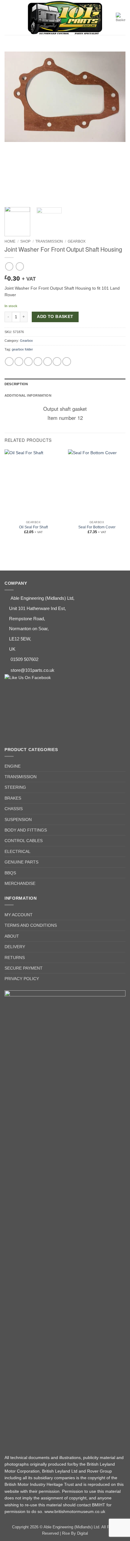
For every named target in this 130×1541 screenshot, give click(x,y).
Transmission (49, 241)
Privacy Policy (22, 978)
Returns (15, 957)
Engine (13, 766)
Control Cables (24, 840)
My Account (19, 914)
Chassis (14, 808)
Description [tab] (16, 384)
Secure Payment (24, 968)
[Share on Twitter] (28, 361)
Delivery (15, 946)
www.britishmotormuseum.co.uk (74, 1511)
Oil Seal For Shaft (33, 527)
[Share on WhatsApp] (9, 361)
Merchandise (20, 883)
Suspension (18, 819)
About (12, 936)
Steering (15, 787)
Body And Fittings (26, 830)
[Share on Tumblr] (66, 361)
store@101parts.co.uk (32, 670)
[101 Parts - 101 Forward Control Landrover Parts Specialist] (65, 18)
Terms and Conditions (31, 925)
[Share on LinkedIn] (57, 361)
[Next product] (9, 266)
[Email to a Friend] (38, 361)
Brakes (13, 798)
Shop (25, 241)
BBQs (10, 872)
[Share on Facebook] (19, 361)
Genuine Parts (21, 862)
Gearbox (77, 241)
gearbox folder (22, 349)
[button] (8, 17)
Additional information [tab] (28, 395)
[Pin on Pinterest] (47, 361)
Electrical (18, 851)
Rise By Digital (75, 1533)
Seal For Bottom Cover (96, 527)
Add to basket (55, 316)
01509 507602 (24, 659)
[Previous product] (20, 266)
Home (10, 241)
